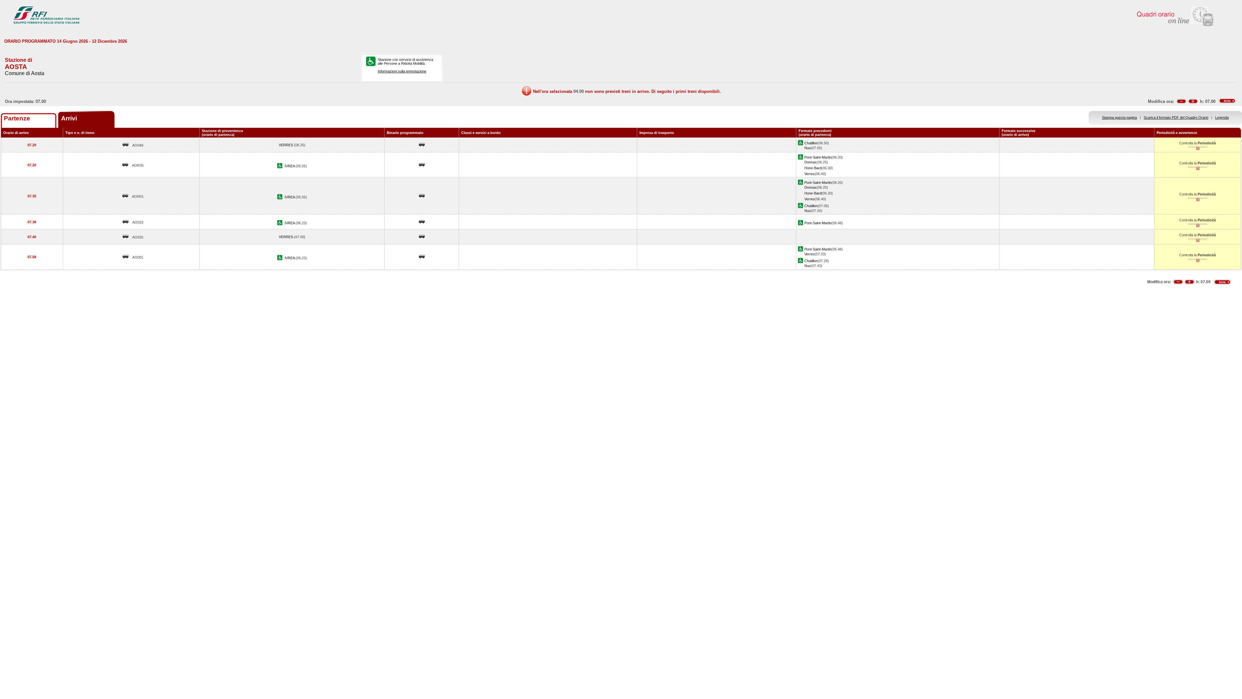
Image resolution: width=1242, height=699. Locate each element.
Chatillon (811, 143)
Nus (807, 148)
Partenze (17, 118)
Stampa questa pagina (1119, 117)
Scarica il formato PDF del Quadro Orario (1176, 117)
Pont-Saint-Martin (818, 157)
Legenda (1222, 117)
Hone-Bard (813, 168)
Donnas (810, 162)
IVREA (290, 166)
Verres (809, 174)
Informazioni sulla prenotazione (402, 71)
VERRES (286, 145)
